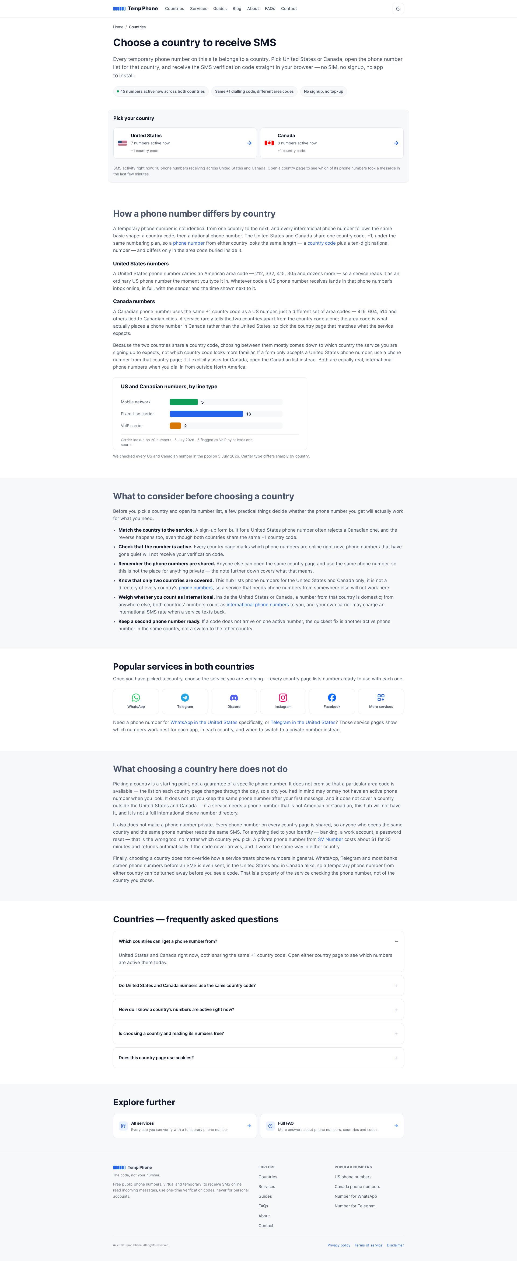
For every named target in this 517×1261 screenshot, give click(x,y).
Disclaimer (395, 1245)
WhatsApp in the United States (203, 722)
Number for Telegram (355, 1205)
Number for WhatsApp (356, 1196)
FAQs (270, 8)
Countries (174, 8)
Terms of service (369, 1245)
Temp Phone (143, 8)
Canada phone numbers (357, 1186)
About (253, 8)
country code (322, 243)
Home (118, 27)
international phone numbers (258, 604)
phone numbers (196, 587)
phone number (189, 243)
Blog (237, 8)
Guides (220, 8)
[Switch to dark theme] (398, 8)
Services (198, 8)
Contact (289, 8)
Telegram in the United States (303, 722)
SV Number (330, 839)
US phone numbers (353, 1176)
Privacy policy (339, 1245)
